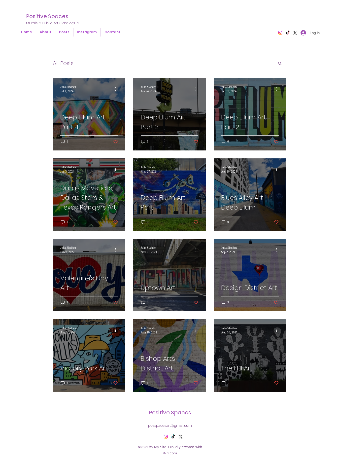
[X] (295, 32)
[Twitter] (180, 436)
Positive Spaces (47, 16)
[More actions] (117, 89)
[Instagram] (280, 32)
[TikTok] (287, 32)
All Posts (63, 63)
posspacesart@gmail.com (170, 425)
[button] (279, 63)
